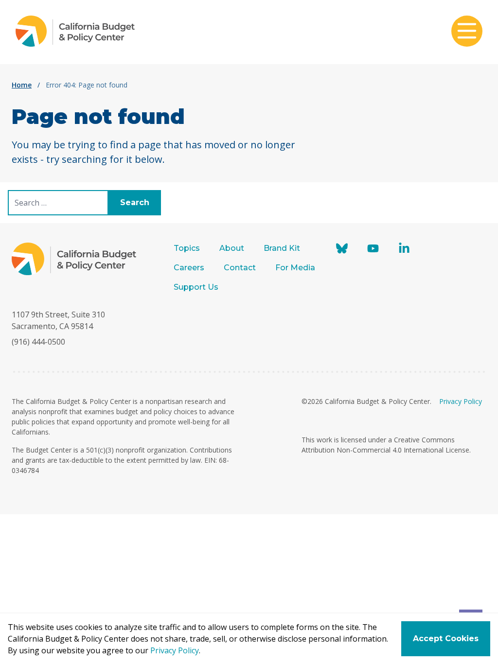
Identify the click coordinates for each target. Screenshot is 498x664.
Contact (240, 267)
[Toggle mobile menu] (466, 32)
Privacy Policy (460, 401)
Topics (187, 248)
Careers (189, 267)
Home (22, 84)
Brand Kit (282, 248)
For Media (295, 267)
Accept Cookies (446, 638)
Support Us (197, 287)
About (231, 248)
